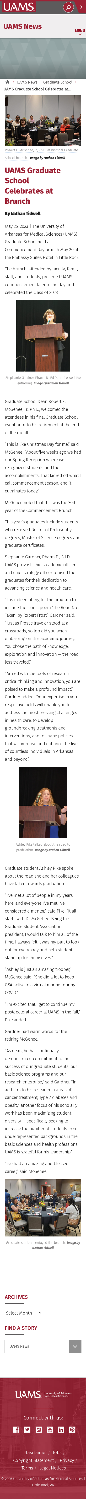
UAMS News (23, 26)
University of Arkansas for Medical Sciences (19, 6)
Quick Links (80, 7)
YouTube (52, 1429)
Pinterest (74, 1429)
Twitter (29, 1429)
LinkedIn (63, 1429)
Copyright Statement (33, 1460)
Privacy (67, 1460)
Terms (27, 1468)
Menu (80, 30)
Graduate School (57, 82)
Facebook (18, 1429)
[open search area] (68, 7)
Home (7, 82)
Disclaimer (36, 1452)
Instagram (40, 1429)
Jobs (57, 1452)
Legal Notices (52, 1468)
